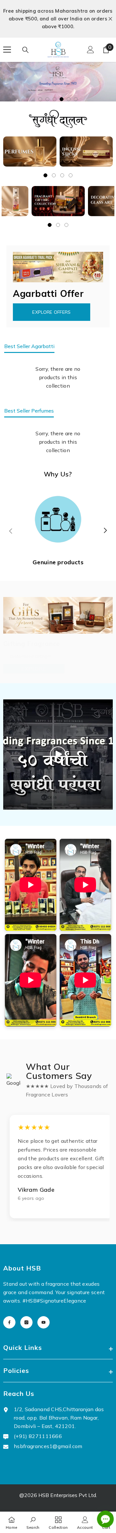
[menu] (7, 34)
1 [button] (40, 83)
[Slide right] (105, 514)
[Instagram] (26, 1306)
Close (110, 10)
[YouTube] (43, 1306)
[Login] (90, 34)
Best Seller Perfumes (29, 394)
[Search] (25, 34)
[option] (58, 11)
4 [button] (61, 83)
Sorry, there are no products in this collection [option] (57, 361)
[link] (33, 1522)
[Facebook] (9, 1306)
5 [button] (69, 83)
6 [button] (76, 83)
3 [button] (54, 83)
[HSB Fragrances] (29, 135)
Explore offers (51, 296)
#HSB (30, 1284)
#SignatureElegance (61, 1284)
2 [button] (47, 83)
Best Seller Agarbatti (29, 330)
